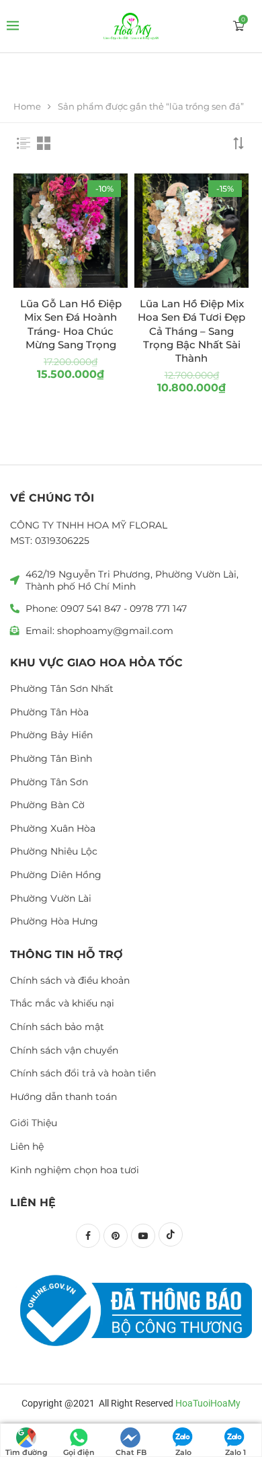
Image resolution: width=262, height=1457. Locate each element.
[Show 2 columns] (43, 143)
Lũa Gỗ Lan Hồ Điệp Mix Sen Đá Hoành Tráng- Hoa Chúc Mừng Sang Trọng (71, 324)
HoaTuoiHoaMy (208, 1403)
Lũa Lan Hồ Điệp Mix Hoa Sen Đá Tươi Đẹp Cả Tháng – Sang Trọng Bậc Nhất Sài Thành (191, 330)
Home (27, 106)
